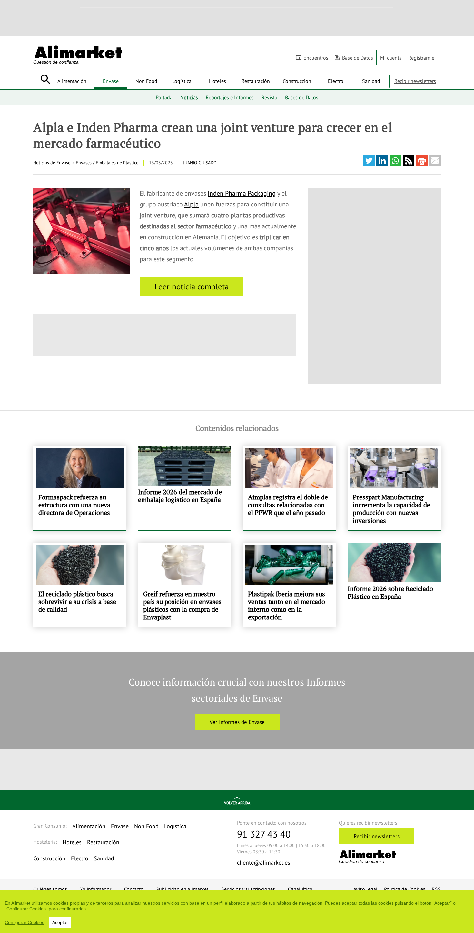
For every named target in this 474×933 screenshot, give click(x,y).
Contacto (133, 889)
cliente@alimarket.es (263, 862)
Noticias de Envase (51, 163)
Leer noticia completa (191, 286)
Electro (335, 81)
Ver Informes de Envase (237, 722)
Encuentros (315, 58)
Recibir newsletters (415, 81)
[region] (237, 911)
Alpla (191, 204)
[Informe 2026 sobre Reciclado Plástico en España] (394, 585)
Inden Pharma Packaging (242, 193)
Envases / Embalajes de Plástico (107, 163)
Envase (111, 81)
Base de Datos (357, 58)
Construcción (297, 81)
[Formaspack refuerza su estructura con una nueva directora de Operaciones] (79, 488)
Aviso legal (365, 889)
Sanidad (371, 81)
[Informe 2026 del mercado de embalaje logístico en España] (184, 488)
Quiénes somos (50, 889)
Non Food (146, 81)
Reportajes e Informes (230, 97)
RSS (436, 889)
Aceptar (60, 922)
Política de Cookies (404, 889)
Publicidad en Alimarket (182, 889)
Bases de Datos (301, 97)
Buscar (45, 79)
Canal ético (300, 889)
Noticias (189, 97)
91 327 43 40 (264, 834)
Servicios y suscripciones (248, 889)
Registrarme (421, 58)
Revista (269, 97)
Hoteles (217, 81)
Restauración (256, 81)
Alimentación (71, 81)
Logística (182, 81)
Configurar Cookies (24, 922)
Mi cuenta (391, 58)
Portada (164, 97)
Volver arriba (237, 802)
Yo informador (95, 889)
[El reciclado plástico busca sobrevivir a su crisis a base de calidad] (79, 585)
